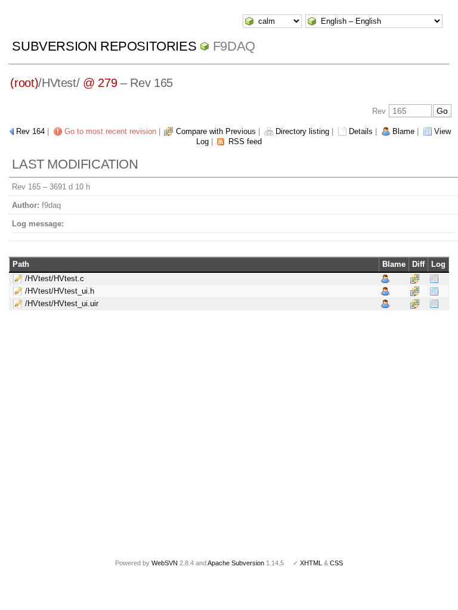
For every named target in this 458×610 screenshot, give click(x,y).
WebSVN (164, 563)
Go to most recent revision (110, 131)
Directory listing (302, 131)
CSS (336, 563)
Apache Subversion (236, 563)
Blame (403, 131)
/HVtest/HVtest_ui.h (59, 291)
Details (361, 131)
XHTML (311, 563)
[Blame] (385, 277)
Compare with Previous (216, 131)
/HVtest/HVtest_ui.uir (61, 303)
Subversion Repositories (104, 46)
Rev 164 (30, 131)
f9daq (234, 46)
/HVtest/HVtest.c (54, 278)
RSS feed (245, 141)
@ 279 (100, 82)
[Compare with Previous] (414, 277)
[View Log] (434, 277)
